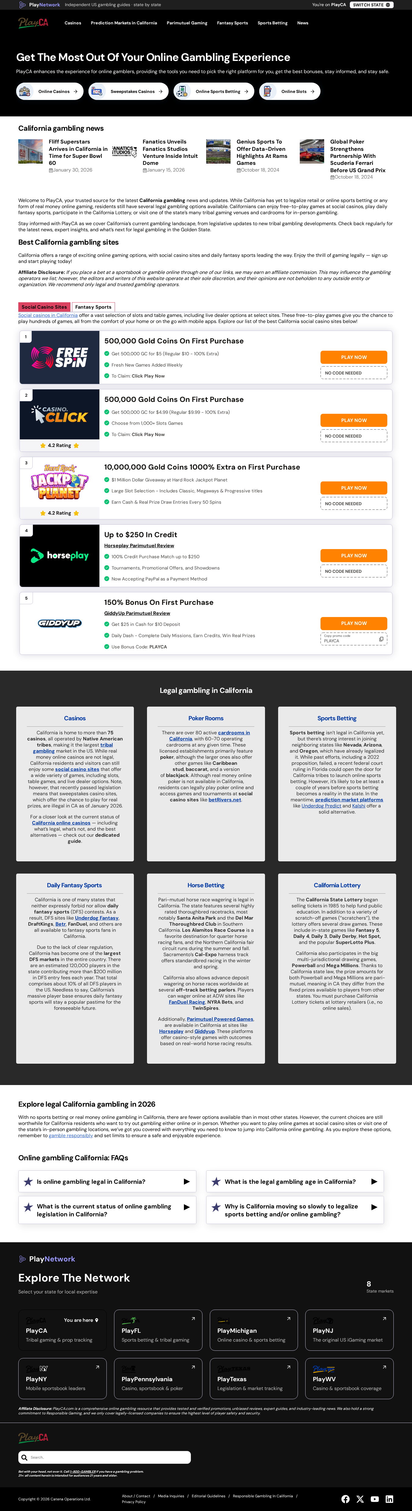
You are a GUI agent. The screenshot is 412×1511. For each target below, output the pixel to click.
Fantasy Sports (93, 307)
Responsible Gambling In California (263, 1496)
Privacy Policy (134, 1501)
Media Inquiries (171, 1496)
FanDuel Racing (187, 1002)
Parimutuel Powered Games (220, 1019)
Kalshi (358, 806)
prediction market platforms (349, 799)
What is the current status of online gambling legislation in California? (104, 1210)
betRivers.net (225, 799)
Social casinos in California (48, 315)
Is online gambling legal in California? (91, 1182)
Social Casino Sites (44, 307)
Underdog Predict (321, 806)
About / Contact (136, 1496)
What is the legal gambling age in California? (290, 1182)
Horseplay (171, 1031)
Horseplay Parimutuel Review (139, 545)
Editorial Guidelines (208, 1496)
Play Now (354, 357)
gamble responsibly (71, 1135)
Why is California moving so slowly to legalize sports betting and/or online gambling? (291, 1210)
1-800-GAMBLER (82, 1472)
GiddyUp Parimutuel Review (137, 613)
